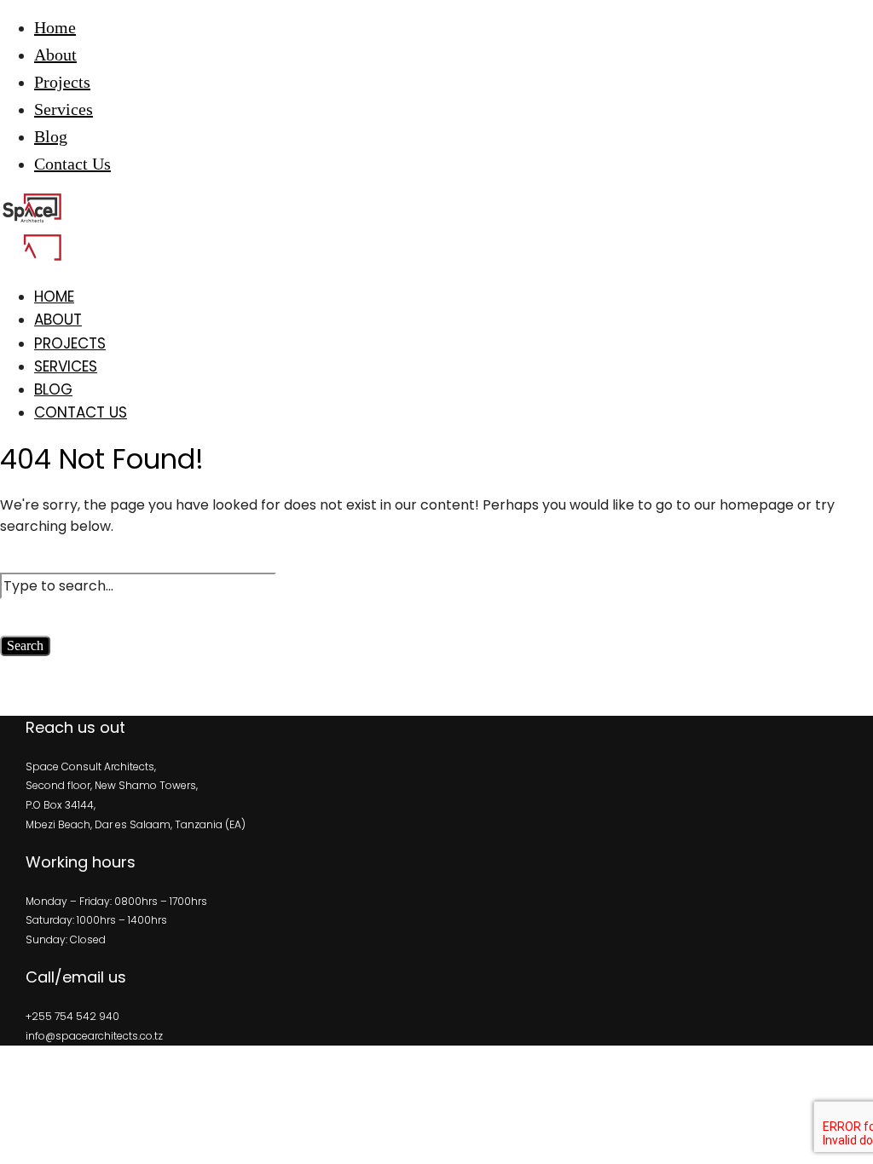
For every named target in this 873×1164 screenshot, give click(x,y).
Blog (50, 136)
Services (63, 109)
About (55, 54)
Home (55, 27)
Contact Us (72, 163)
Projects (62, 81)
